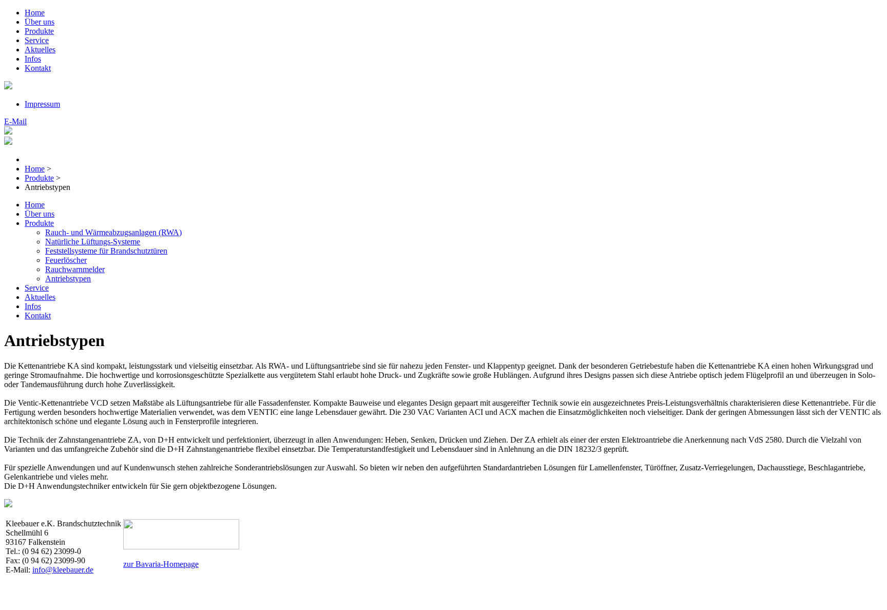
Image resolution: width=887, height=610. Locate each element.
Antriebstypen (68, 278)
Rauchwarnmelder (75, 269)
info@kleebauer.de (62, 569)
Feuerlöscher (66, 260)
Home (35, 12)
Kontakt (38, 68)
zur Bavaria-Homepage (161, 564)
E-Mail (15, 121)
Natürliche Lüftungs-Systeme (92, 241)
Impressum (42, 104)
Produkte (39, 31)
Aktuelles (40, 49)
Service (37, 40)
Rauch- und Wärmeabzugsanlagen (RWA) (113, 232)
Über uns (39, 21)
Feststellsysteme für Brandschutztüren (106, 250)
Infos (33, 58)
